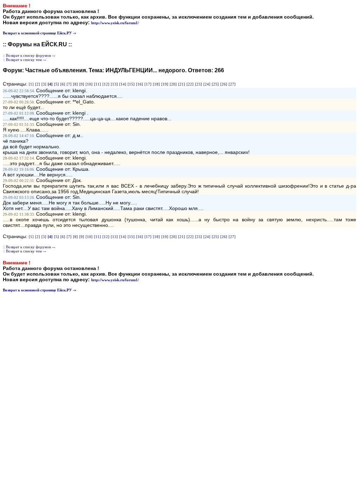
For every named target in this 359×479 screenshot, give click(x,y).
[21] (181, 84)
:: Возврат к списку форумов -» (29, 55)
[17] (147, 84)
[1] (31, 84)
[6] (62, 84)
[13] (114, 84)
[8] (75, 84)
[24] (206, 84)
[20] (173, 84)
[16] (139, 84)
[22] (190, 84)
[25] (215, 84)
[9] (81, 84)
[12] (105, 84)
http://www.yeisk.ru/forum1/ (115, 23)
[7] (69, 84)
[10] (89, 84)
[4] (50, 84)
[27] (232, 84)
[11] (97, 84)
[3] (43, 84)
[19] (164, 84)
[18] (156, 84)
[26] (223, 84)
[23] (198, 84)
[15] (131, 84)
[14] (122, 84)
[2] (37, 84)
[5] (56, 84)
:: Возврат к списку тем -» (24, 60)
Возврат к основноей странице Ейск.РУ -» (39, 33)
